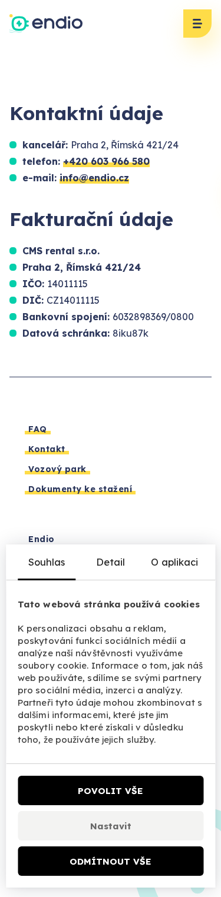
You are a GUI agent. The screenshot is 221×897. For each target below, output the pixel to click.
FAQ (37, 429)
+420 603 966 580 (106, 161)
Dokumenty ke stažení (80, 489)
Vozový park (57, 469)
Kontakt (46, 449)
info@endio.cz (94, 178)
